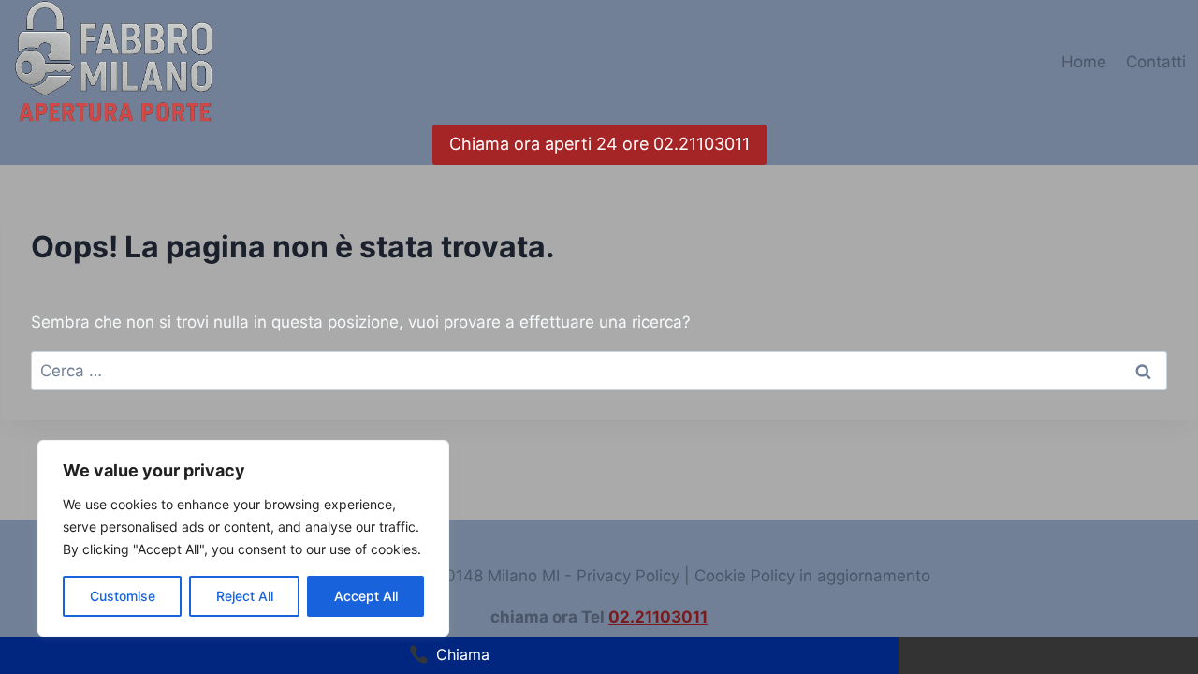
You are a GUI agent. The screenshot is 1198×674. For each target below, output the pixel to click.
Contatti (1156, 61)
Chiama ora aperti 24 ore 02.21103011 (599, 144)
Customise (122, 596)
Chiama (462, 654)
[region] (243, 538)
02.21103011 (658, 617)
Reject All (244, 596)
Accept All (366, 596)
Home (1083, 61)
